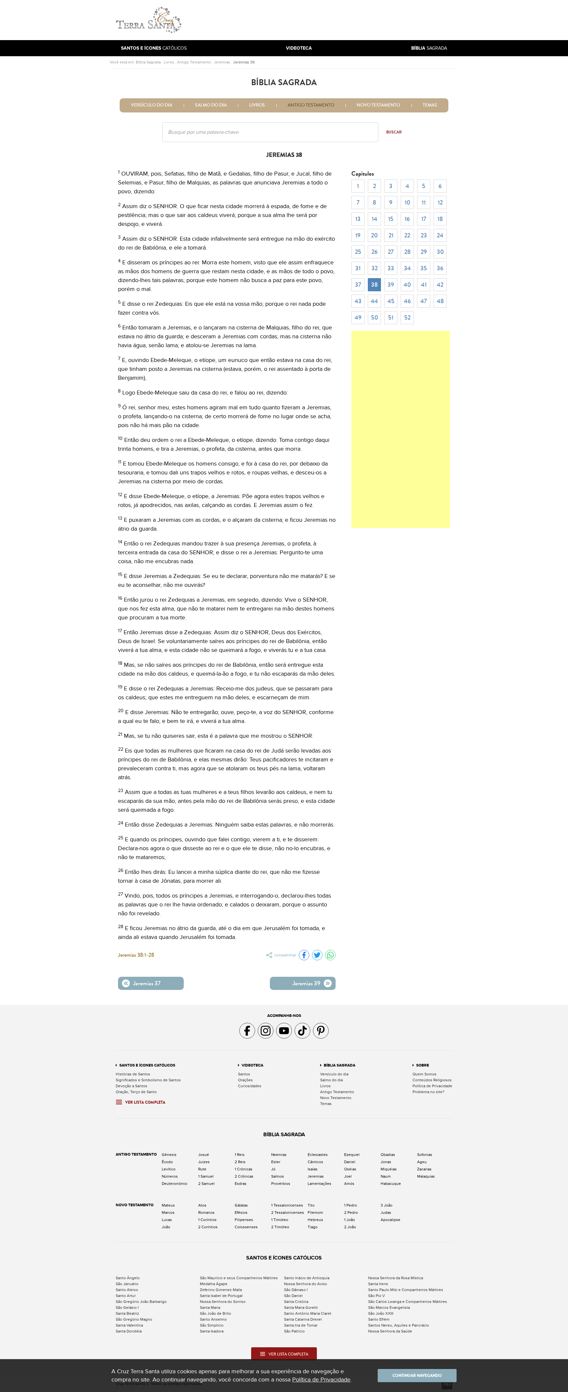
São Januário (127, 1284)
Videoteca (252, 1065)
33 (391, 268)
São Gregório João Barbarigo (141, 1301)
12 (440, 202)
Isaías (313, 1169)
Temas (430, 105)
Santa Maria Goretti (301, 1307)
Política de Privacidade (432, 1086)
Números (170, 1176)
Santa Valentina (129, 1325)
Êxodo (167, 1162)
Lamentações (319, 1183)
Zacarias (424, 1169)
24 (440, 235)
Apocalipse (390, 1219)
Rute (202, 1169)
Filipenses (244, 1219)
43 (358, 301)
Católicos (154, 48)
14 (374, 219)
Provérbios (280, 1183)
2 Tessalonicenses (287, 1212)
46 (407, 301)
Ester (275, 1162)
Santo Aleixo (127, 1289)
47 (423, 301)
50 (374, 317)
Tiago (313, 1227)
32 (374, 268)
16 (407, 219)
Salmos (277, 1176)
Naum (386, 1176)
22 (407, 235)
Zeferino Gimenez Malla (221, 1289)
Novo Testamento (378, 105)
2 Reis (240, 1162)
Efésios (241, 1212)
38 (374, 284)
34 (407, 268)
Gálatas (241, 1205)
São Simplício (212, 1325)
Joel (348, 1176)
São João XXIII (380, 1313)
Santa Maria (210, 1307)
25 (358, 252)
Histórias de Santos (133, 1074)
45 (391, 301)
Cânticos (315, 1162)
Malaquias (426, 1176)
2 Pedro (351, 1212)
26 (374, 252)
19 (358, 235)
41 (424, 284)
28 (407, 252)
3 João (386, 1205)
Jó (273, 1169)
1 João (349, 1219)
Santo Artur (126, 1295)
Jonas (386, 1162)
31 (358, 268)
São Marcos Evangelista (389, 1307)
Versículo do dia (151, 105)
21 (391, 235)
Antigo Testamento (194, 62)
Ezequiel (352, 1154)
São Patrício (294, 1331)
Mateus (168, 1205)
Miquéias (389, 1169)
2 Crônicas (244, 1176)
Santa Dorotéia (129, 1331)
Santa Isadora (212, 1331)
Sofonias (424, 1154)
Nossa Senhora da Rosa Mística (395, 1278)
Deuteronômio (174, 1183)
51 (390, 317)
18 (440, 219)
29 (424, 252)
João (166, 1227)
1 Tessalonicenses (287, 1205)
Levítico (169, 1169)
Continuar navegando (417, 1376)
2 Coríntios (208, 1227)
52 (407, 317)
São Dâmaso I (296, 1289)
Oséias (350, 1169)
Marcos (168, 1212)
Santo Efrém (379, 1319)
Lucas (167, 1219)
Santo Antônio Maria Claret (307, 1313)
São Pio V (376, 1295)
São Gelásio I (127, 1307)
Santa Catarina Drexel (303, 1319)
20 (374, 235)
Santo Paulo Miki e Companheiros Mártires (405, 1289)
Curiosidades (249, 1086)
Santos (244, 1074)
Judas (386, 1212)
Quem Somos (425, 1074)
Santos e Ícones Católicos (147, 1065)
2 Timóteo (280, 1227)
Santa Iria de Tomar (301, 1325)
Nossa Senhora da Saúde (390, 1331)
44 (374, 301)
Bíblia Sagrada (148, 62)
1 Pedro (350, 1205)
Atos (202, 1205)
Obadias (388, 1154)
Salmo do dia (211, 105)
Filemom (315, 1212)
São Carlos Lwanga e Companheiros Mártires (407, 1301)
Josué (203, 1154)
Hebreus (315, 1219)
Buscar (394, 132)
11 (424, 202)
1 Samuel (206, 1176)
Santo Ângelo (128, 1278)
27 (391, 252)
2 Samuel (206, 1183)
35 (423, 268)
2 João (350, 1227)
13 (358, 219)
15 (390, 219)
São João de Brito (215, 1313)
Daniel (349, 1162)
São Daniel (293, 1295)
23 (424, 235)
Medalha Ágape (213, 1284)
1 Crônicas (243, 1169)
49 (358, 317)
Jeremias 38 (244, 62)
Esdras (241, 1183)
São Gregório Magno (134, 1319)
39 (391, 284)
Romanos (206, 1212)
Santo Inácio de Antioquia (306, 1278)
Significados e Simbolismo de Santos (148, 1080)
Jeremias (222, 62)
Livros (169, 62)
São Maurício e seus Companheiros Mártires (239, 1278)
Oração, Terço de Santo (136, 1092)
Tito (311, 1205)
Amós (349, 1183)
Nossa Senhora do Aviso (305, 1284)
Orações (245, 1080)
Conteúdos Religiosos (432, 1080)
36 (440, 268)
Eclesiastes (318, 1154)
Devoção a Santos (131, 1086)
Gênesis (169, 1154)
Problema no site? (428, 1092)
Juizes (204, 1162)
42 (440, 284)
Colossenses (246, 1227)
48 (440, 301)
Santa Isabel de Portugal (221, 1295)
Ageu (422, 1162)
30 (440, 252)
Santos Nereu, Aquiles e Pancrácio (398, 1325)
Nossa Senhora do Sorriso (223, 1301)
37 (358, 284)
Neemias (279, 1154)
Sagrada (429, 48)
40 (407, 284)
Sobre (422, 1065)
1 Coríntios (207, 1219)
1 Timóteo (279, 1219)
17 (423, 219)
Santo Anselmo (213, 1319)
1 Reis (240, 1154)
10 (407, 202)
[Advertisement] (328, 20)
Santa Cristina (296, 1301)
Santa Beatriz (127, 1313)
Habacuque (391, 1183)
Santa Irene (378, 1284)
